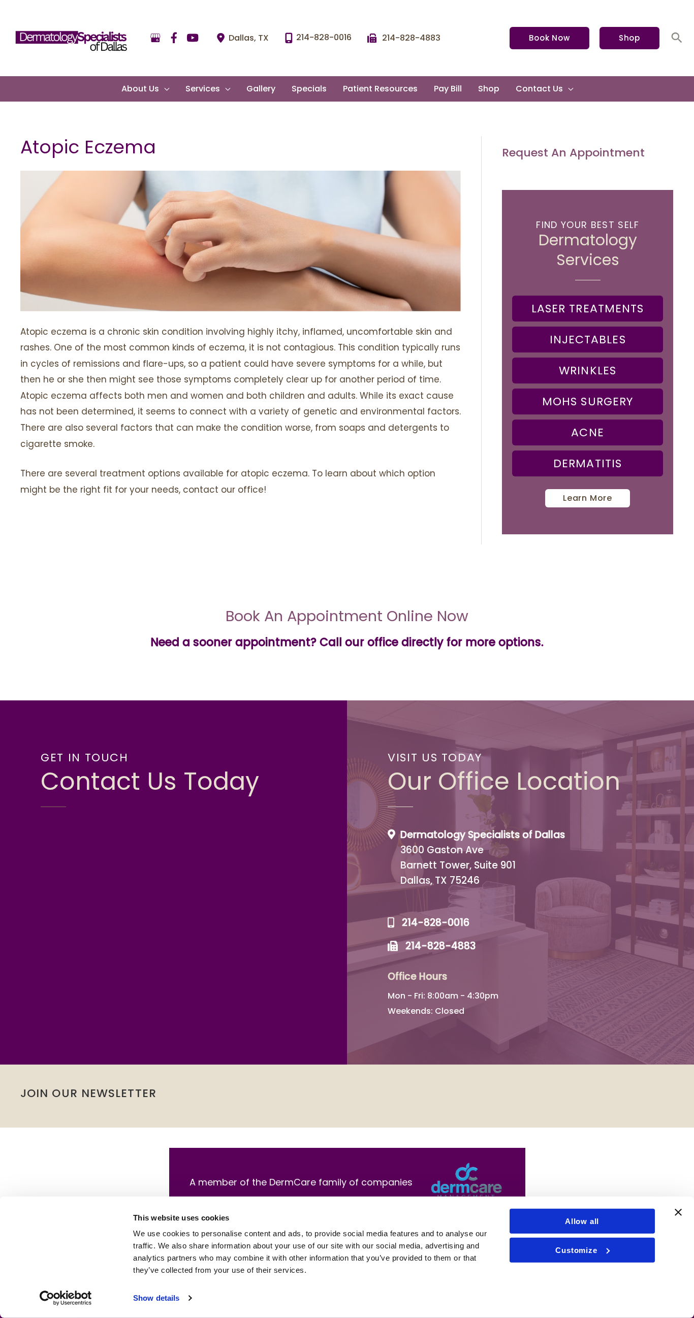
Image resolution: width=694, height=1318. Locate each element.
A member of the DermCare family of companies (301, 1182)
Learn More (587, 498)
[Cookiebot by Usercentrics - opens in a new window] (65, 1298)
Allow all (582, 1221)
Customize (576, 1249)
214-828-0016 (435, 922)
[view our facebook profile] (174, 38)
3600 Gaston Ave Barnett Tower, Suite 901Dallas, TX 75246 (458, 865)
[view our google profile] (155, 38)
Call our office (359, 642)
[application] (164, 89)
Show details (156, 1298)
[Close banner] (678, 1212)
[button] (549, 38)
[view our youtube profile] (192, 38)
